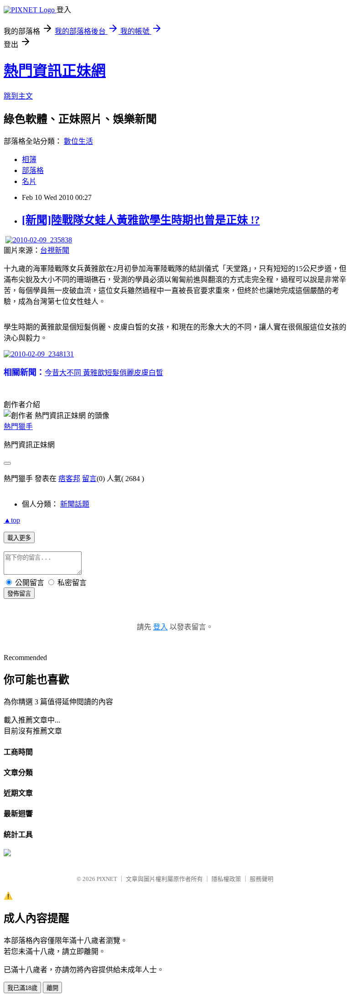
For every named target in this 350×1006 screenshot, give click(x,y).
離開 (52, 988)
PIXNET (107, 878)
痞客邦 (69, 478)
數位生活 (78, 141)
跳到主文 (18, 96)
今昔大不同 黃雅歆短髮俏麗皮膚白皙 (104, 373)
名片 (29, 181)
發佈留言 (19, 593)
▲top (12, 520)
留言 (89, 478)
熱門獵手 (18, 426)
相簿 (29, 159)
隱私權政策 (226, 878)
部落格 (33, 170)
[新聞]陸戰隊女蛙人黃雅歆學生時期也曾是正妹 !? (141, 220)
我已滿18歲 (22, 988)
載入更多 (19, 537)
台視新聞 (54, 250)
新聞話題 (74, 504)
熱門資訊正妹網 (55, 71)
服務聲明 (261, 878)
